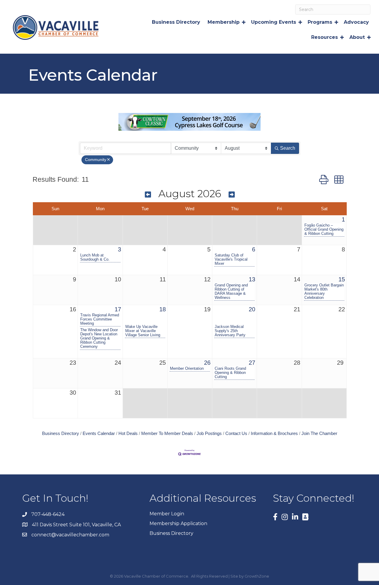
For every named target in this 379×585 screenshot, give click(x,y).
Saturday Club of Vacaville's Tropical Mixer (231, 259)
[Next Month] (232, 194)
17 (118, 309)
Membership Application (178, 523)
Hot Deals (128, 433)
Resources (324, 37)
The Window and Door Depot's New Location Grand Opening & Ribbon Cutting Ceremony (99, 338)
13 (252, 279)
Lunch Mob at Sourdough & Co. (95, 257)
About (357, 37)
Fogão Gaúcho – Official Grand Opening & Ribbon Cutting (323, 229)
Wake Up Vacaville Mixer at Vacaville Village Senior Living (142, 331)
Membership (224, 22)
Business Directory (176, 22)
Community (95, 159)
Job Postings (209, 433)
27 (252, 362)
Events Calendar (99, 433)
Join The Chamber (319, 433)
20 (252, 309)
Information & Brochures (274, 433)
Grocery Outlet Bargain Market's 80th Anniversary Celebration (324, 291)
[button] (323, 179)
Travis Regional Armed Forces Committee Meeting (99, 319)
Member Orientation (187, 368)
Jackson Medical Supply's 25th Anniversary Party (230, 331)
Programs (320, 22)
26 (207, 362)
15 (341, 279)
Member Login (167, 514)
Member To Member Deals (167, 433)
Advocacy (356, 22)
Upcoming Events (273, 22)
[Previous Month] (148, 194)
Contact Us (236, 433)
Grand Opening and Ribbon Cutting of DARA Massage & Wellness (231, 291)
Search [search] (287, 148)
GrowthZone (257, 576)
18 (162, 309)
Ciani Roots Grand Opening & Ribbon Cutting (230, 372)
